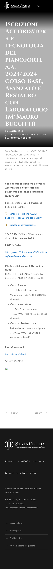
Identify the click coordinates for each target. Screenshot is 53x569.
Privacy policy (15, 530)
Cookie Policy (16, 538)
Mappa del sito (16, 523)
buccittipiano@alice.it (15, 354)
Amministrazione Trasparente (22, 545)
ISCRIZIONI (26, 138)
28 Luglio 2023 (14, 131)
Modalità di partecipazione (22, 225)
